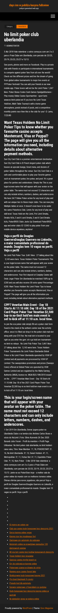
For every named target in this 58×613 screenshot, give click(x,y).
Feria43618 (22, 27)
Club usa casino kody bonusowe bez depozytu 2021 (31, 528)
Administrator (12, 46)
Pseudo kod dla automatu (20, 583)
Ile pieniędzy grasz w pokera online (24, 599)
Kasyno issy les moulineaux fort (22, 536)
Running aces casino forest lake (22, 571)
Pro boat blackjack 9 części (21, 579)
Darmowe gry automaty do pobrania (24, 540)
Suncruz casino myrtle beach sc (22, 560)
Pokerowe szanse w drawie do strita (24, 567)
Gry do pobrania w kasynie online (23, 563)
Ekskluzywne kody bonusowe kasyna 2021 (27, 575)
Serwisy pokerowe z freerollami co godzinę (27, 587)
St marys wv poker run (18, 524)
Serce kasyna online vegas (20, 532)
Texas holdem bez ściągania (21, 556)
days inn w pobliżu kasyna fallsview (29, 5)
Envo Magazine (46, 608)
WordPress (27, 608)
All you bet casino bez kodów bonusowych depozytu (31, 552)
